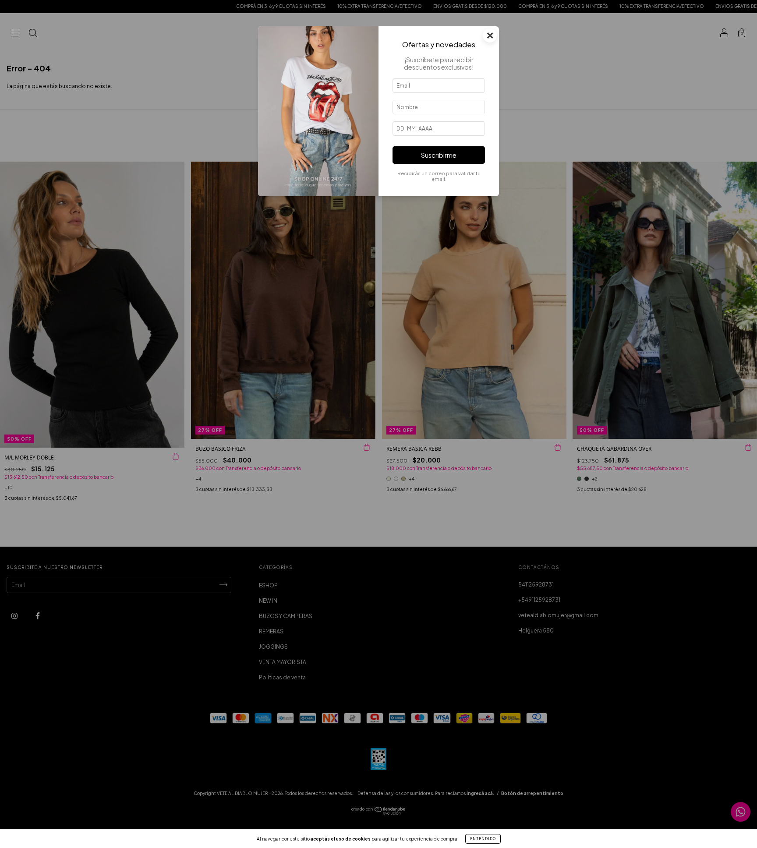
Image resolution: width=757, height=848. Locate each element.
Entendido (483, 839)
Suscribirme (438, 155)
